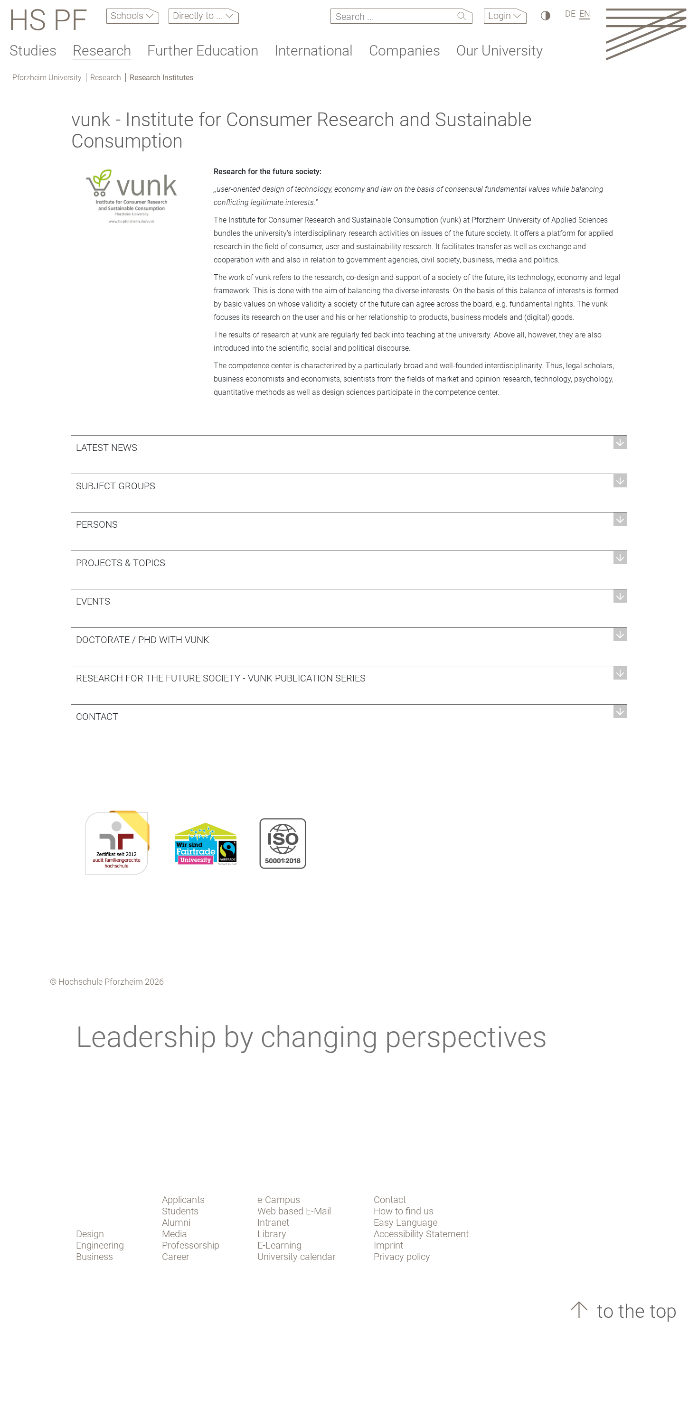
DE (570, 14)
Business (94, 1256)
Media (174, 1234)
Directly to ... (199, 15)
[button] (349, 447)
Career (175, 1256)
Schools (128, 15)
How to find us (404, 1211)
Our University (499, 50)
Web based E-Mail (294, 1211)
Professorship (190, 1245)
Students (180, 1211)
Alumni (176, 1222)
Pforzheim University (47, 77)
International (313, 50)
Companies (404, 50)
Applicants (183, 1199)
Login (500, 15)
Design (90, 1234)
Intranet (273, 1222)
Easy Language (405, 1222)
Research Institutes (161, 77)
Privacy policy (402, 1256)
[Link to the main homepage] (646, 33)
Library (271, 1234)
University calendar (296, 1256)
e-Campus (278, 1199)
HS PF (48, 20)
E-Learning (279, 1245)
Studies (33, 50)
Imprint (388, 1245)
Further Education (202, 50)
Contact (390, 1199)
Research (102, 50)
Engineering (100, 1245)
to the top (634, 1311)
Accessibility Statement (421, 1234)
